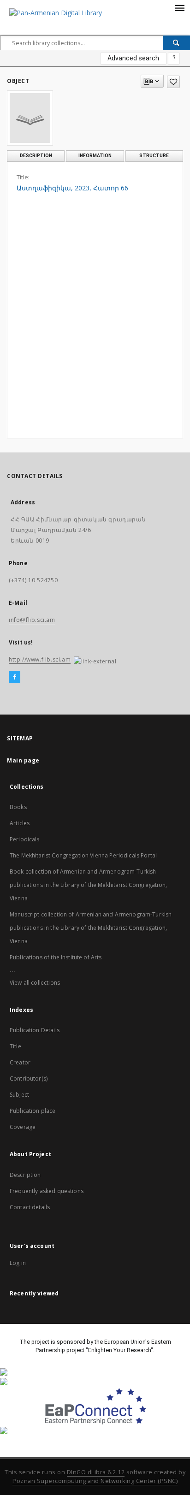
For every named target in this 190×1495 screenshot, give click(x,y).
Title (15, 1046)
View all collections (35, 983)
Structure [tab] (154, 155)
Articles (20, 823)
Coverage (23, 1127)
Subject (19, 1095)
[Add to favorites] (173, 82)
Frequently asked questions (46, 1191)
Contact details (30, 1207)
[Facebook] (14, 677)
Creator (20, 1062)
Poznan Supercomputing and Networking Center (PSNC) (95, 1481)
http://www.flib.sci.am (40, 659)
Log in (18, 1263)
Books (18, 807)
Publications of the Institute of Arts (56, 957)
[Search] (176, 42)
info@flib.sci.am (32, 620)
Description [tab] (36, 155)
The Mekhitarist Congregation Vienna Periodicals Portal (83, 855)
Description (25, 1175)
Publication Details (34, 1030)
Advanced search (133, 58)
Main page (23, 760)
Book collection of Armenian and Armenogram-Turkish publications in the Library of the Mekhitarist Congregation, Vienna (88, 885)
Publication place (33, 1111)
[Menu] (179, 7)
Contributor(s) (29, 1078)
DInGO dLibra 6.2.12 (96, 1472)
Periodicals (25, 839)
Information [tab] (95, 155)
